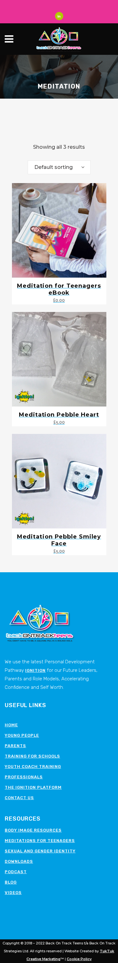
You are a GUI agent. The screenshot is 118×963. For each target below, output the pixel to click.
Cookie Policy (79, 959)
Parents (15, 745)
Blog (11, 882)
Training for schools (32, 756)
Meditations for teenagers (40, 840)
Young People (22, 735)
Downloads (19, 861)
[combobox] (59, 167)
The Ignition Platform (33, 787)
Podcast (16, 871)
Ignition (35, 670)
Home (11, 725)
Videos (13, 892)
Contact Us (19, 797)
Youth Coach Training (33, 766)
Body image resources (33, 830)
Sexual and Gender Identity (40, 851)
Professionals (24, 777)
